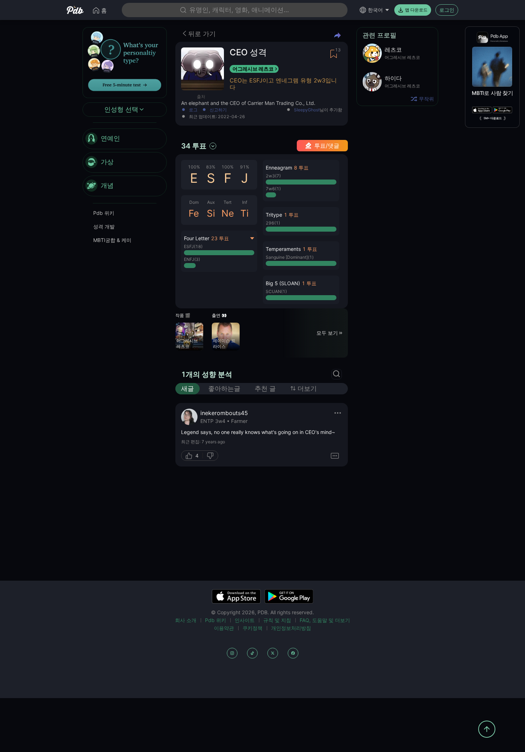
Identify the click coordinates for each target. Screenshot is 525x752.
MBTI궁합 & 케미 (112, 240)
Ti (244, 213)
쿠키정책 (252, 628)
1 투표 (291, 215)
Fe (194, 213)
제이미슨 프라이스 (224, 343)
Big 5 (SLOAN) (283, 283)
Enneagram (279, 168)
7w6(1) (273, 188)
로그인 (446, 10)
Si (211, 213)
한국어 (375, 10)
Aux (211, 202)
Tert (227, 202)
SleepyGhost (307, 110)
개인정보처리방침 (291, 628)
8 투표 (301, 168)
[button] (301, 180)
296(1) (273, 223)
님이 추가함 (318, 110)
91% (244, 167)
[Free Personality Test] (124, 62)
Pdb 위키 (103, 213)
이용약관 (224, 628)
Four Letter (196, 238)
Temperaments (283, 249)
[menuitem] (124, 138)
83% (210, 167)
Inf (244, 202)
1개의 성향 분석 (206, 374)
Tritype (274, 215)
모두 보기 (327, 333)
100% (194, 167)
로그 (193, 110)
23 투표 (220, 238)
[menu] (124, 162)
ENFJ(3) (192, 259)
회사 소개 (185, 620)
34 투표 (193, 146)
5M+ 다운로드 (493, 118)
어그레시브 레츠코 (253, 69)
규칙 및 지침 (277, 620)
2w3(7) (273, 175)
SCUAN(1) (276, 291)
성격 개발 (104, 226)
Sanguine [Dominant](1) (290, 257)
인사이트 (245, 620)
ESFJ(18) (193, 246)
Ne (227, 213)
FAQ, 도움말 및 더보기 (325, 620)
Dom (194, 202)
